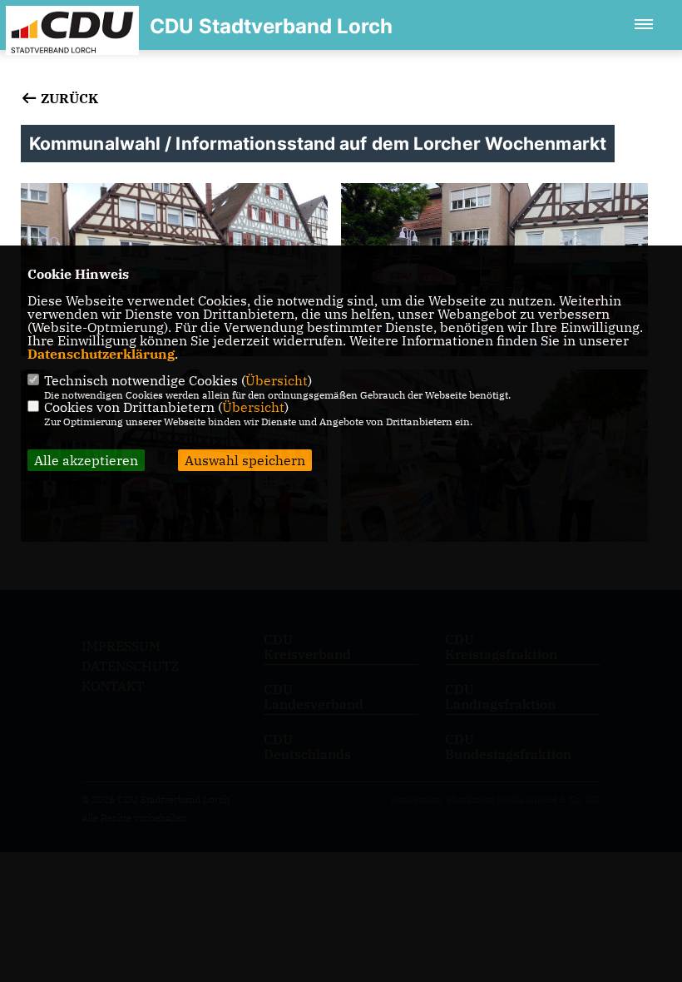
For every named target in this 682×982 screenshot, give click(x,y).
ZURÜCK (67, 98)
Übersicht (276, 380)
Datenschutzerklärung (101, 353)
